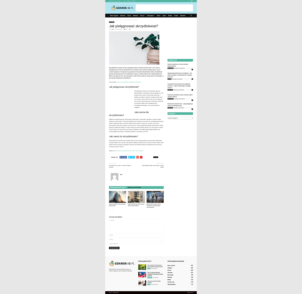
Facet (129, 15)
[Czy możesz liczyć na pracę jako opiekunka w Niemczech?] (142, 267)
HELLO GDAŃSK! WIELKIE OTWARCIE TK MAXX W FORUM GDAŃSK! (155, 274)
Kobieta (135, 15)
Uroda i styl (170, 89)
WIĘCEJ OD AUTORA (134, 187)
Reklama (129, 1)
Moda (170, 15)
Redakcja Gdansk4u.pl (179, 68)
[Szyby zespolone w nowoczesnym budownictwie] (117, 197)
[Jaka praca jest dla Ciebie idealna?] (142, 283)
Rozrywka (150, 15)
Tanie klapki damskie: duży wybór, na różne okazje (153, 166)
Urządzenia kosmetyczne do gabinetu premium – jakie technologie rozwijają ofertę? (179, 86)
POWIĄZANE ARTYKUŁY (118, 187)
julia (113, 29)
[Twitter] (192, 1)
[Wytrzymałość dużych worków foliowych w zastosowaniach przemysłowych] (155, 197)
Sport (164, 15)
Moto (158, 15)
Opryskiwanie (172, 284)
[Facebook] (189, 1)
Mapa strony (190, 292)
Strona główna (112, 20)
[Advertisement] (164, 7)
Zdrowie (182, 15)
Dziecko (122, 15)
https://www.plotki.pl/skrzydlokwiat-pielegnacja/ (129, 82)
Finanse (170, 277)
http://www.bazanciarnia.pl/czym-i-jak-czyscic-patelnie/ (129, 150)
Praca (142, 15)
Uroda (176, 15)
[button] (191, 15)
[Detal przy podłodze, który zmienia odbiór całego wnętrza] (136, 197)
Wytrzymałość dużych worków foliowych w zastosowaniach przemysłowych (154, 206)
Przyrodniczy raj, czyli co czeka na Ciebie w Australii (120, 166)
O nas (124, 1)
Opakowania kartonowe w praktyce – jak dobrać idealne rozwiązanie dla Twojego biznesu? (180, 75)
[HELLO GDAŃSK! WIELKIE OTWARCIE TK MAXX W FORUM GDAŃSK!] (142, 274)
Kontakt (133, 1)
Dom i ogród (114, 15)
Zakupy (169, 79)
